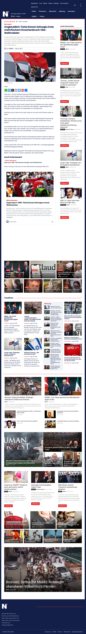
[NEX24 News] (6, 14)
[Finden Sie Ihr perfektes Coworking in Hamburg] (72, 536)
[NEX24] (5, 48)
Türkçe (6, 491)
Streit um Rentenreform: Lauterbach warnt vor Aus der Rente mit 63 (72, 359)
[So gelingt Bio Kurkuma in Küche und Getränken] (50, 424)
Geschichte (63, 204)
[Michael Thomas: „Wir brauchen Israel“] (33, 344)
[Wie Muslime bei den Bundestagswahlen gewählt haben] (72, 459)
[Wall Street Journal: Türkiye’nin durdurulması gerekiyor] (70, 477)
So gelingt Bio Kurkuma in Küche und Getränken (68, 421)
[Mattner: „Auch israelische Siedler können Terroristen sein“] (47, 344)
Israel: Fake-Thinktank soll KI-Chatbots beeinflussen (70, 164)
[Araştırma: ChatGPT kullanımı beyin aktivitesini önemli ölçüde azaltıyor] (16, 477)
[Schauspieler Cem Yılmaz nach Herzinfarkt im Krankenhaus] (50, 414)
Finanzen (63, 129)
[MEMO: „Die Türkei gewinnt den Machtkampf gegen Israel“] (71, 35)
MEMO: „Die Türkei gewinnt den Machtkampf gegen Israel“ (70, 45)
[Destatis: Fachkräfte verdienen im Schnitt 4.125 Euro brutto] (13, 536)
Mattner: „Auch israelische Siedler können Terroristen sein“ (55, 345)
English (8, 270)
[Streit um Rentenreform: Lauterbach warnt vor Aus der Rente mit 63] (73, 350)
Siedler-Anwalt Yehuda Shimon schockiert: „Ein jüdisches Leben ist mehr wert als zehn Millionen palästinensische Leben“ (55, 359)
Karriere (34, 520)
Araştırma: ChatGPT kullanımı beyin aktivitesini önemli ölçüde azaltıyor (15, 487)
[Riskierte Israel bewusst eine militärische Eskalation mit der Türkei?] (47, 324)
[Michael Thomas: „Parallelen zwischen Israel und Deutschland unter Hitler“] (47, 332)
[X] (81, 6)
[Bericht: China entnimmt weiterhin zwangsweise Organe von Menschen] (23, 449)
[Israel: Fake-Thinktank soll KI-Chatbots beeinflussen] (71, 155)
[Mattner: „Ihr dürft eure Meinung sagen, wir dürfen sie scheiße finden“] (47, 312)
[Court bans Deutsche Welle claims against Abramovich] (33, 286)
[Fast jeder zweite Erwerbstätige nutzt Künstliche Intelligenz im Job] (69, 520)
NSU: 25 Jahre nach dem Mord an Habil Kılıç (69, 202)
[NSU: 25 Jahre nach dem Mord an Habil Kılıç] (71, 193)
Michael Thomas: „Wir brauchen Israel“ (31, 353)
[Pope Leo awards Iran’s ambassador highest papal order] (69, 269)
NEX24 (11, 48)
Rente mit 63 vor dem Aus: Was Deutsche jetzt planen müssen (73, 317)
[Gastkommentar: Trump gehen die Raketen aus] (47, 367)
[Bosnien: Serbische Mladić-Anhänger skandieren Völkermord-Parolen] (23, 386)
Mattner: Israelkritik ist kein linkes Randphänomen (55, 340)
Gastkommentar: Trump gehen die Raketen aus (55, 367)
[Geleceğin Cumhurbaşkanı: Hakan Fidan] (43, 477)
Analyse (62, 87)
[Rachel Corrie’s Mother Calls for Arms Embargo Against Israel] (72, 286)
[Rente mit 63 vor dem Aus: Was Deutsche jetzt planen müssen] (73, 308)
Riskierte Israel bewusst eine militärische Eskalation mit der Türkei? (55, 325)
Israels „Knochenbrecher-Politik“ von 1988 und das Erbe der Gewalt (32, 318)
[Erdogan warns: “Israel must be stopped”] (16, 269)
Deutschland (67, 321)
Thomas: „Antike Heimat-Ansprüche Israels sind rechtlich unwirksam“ (70, 83)
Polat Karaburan (40, 489)
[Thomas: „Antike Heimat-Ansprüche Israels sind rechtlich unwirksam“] (71, 73)
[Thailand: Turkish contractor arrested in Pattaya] (13, 286)
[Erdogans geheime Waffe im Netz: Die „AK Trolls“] (62, 442)
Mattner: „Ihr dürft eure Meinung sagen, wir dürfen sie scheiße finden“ (56, 312)
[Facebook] (81, 4)
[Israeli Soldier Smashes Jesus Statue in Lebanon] (52, 286)
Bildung (8, 519)
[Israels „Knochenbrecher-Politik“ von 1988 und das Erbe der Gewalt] (33, 308)
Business (35, 270)
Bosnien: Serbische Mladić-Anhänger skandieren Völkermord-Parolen (19, 398)
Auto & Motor (9, 21)
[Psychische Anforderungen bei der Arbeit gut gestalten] (43, 520)
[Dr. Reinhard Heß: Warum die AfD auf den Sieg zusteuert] (47, 351)
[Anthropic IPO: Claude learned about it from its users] (43, 269)
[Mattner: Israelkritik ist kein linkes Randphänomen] (47, 340)
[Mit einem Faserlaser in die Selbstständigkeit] (52, 536)
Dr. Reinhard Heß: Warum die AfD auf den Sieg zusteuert (55, 351)
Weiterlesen (65, 63)
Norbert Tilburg (70, 129)
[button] (75, 5)
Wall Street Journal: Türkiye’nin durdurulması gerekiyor (67, 487)
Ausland (62, 49)
